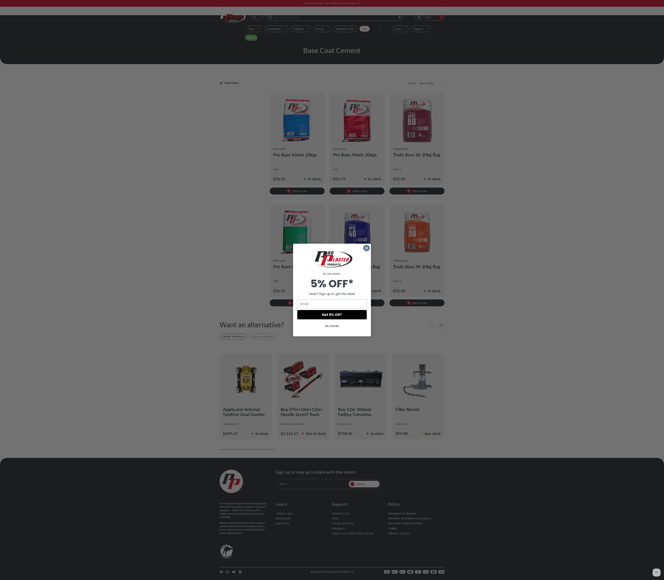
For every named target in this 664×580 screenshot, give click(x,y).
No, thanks (332, 326)
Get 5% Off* (332, 314)
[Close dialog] (366, 248)
